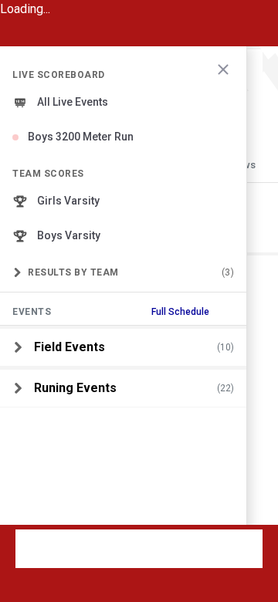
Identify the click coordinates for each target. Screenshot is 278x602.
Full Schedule (180, 311)
